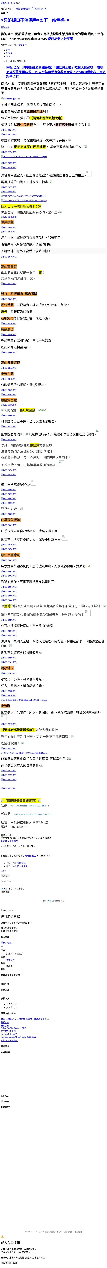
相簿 (8, 50)
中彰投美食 (22, 866)
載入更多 (5, 876)
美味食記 (21, 863)
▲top (3, 871)
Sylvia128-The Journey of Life (13, 1028)
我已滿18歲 (6, 1263)
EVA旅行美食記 (8, 1031)
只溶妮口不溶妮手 (9, 841)
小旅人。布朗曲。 (9, 1040)
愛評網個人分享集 (60, 38)
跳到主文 (5, 27)
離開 (15, 1263)
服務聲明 (78, 1232)
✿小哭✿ (5, 1026)
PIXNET (34, 1232)
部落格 (9, 53)
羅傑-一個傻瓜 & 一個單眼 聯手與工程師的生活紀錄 (25, 1019)
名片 (8, 56)
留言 (34, 856)
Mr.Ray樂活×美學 (9, 1034)
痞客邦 (28, 856)
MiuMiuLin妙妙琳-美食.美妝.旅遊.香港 (18, 1037)
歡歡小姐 (5, 1022)
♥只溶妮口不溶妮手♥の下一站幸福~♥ (35, 20)
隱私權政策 (68, 1232)
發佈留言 (5, 892)
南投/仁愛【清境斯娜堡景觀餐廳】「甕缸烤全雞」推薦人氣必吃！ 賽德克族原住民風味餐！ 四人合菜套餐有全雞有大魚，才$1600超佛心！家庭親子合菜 (56, 72)
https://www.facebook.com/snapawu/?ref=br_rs (29, 805)
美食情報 (22, 45)
